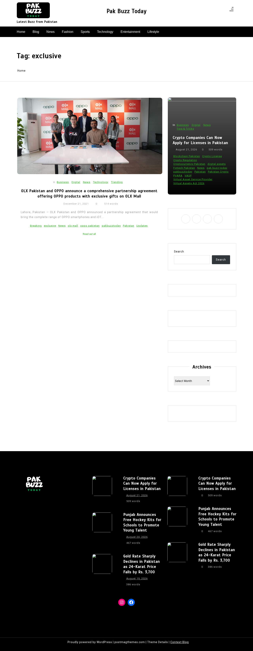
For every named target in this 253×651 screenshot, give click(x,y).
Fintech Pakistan (184, 167)
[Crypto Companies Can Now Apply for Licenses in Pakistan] (102, 491)
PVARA (177, 175)
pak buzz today (217, 167)
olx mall (73, 225)
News (50, 31)
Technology (105, 31)
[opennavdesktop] (231, 10)
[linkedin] (218, 10)
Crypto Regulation (185, 160)
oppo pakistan (90, 225)
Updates (142, 225)
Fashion (67, 31)
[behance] (224, 10)
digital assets (217, 163)
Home (21, 31)
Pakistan (128, 225)
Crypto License (212, 156)
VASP (188, 175)
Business (63, 182)
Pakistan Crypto (218, 171)
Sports (85, 31)
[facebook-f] (208, 10)
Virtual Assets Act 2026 (188, 183)
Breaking (36, 225)
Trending (117, 182)
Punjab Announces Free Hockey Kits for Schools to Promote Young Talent (142, 522)
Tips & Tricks (185, 128)
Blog (36, 31)
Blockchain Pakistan (186, 156)
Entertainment (130, 31)
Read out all (89, 234)
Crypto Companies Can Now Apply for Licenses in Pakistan (200, 140)
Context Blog (179, 642)
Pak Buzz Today (127, 11)
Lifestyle (153, 31)
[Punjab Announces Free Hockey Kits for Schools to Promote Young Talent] (102, 529)
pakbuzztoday (111, 225)
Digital (76, 182)
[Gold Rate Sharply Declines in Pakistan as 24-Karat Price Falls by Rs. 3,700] (102, 571)
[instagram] (213, 10)
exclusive (50, 225)
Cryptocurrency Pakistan (189, 163)
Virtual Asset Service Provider (192, 179)
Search (179, 251)
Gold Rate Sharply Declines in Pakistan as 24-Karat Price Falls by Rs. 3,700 (141, 564)
